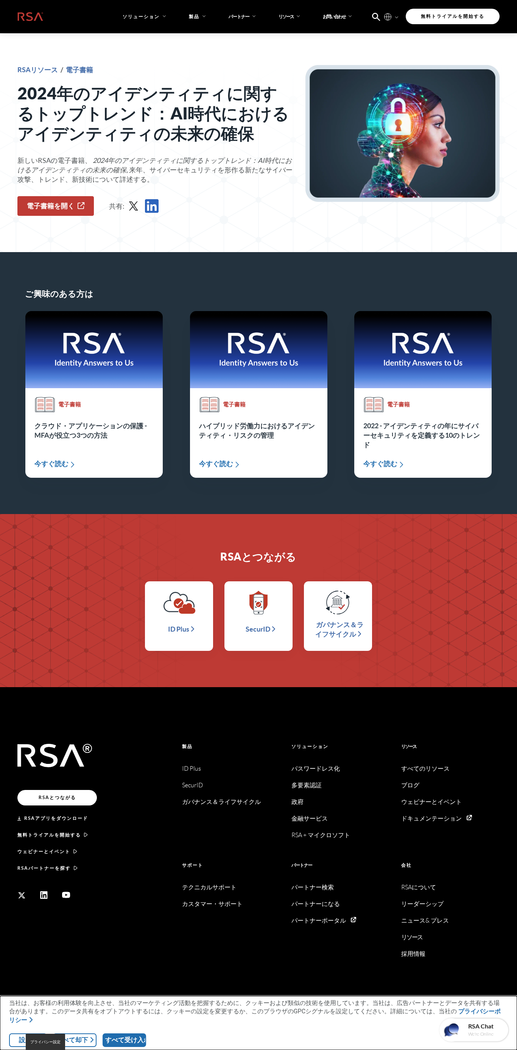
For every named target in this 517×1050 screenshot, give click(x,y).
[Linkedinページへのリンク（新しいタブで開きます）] (44, 895)
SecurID (192, 785)
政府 (297, 802)
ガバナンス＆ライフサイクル (221, 802)
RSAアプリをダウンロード (56, 818)
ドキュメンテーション (431, 818)
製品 (187, 746)
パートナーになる (315, 904)
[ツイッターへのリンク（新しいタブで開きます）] (21, 895)
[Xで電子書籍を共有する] (134, 206)
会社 (406, 865)
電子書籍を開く (51, 206)
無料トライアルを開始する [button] (452, 16)
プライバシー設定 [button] (45, 1042)
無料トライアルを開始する (49, 834)
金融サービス (309, 818)
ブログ (410, 785)
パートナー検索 (312, 887)
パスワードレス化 (315, 768)
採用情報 (413, 954)
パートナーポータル (318, 920)
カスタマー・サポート (212, 904)
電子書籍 (79, 70)
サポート (192, 865)
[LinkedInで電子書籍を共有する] (152, 206)
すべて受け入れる (125, 1040)
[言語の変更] (387, 16)
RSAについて (418, 887)
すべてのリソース (425, 768)
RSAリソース (38, 70)
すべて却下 (72, 1040)
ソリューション (310, 746)
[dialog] (258, 1023)
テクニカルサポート (209, 887)
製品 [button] (194, 16)
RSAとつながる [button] (57, 797)
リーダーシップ (422, 904)
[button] (243, 16)
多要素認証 (306, 785)
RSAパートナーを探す (44, 868)
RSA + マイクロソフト (320, 835)
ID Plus (191, 768)
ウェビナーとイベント (43, 851)
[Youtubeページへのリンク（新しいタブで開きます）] (66, 895)
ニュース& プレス (425, 920)
